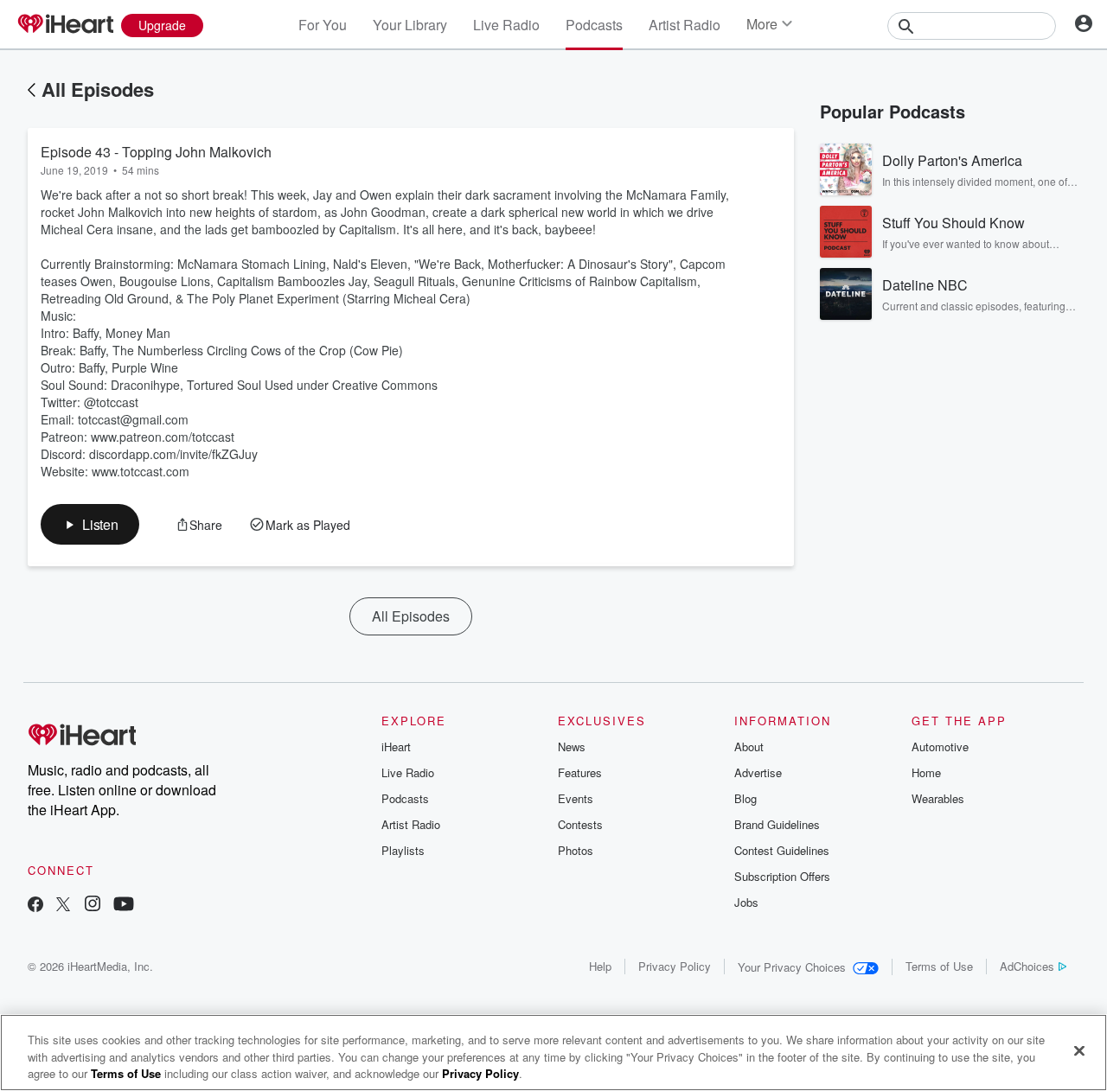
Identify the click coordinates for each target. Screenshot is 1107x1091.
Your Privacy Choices (792, 967)
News (571, 746)
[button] (90, 524)
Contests (580, 824)
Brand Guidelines (777, 824)
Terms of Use (939, 966)
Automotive (940, 746)
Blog (745, 798)
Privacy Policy (674, 966)
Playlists (403, 850)
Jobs (746, 902)
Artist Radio (684, 25)
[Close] (1079, 1050)
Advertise (758, 772)
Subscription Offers (782, 876)
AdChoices (1027, 966)
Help (600, 966)
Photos (575, 850)
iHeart (396, 746)
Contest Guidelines (781, 850)
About (749, 746)
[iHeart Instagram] (92, 906)
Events (575, 798)
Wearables (938, 798)
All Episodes (98, 89)
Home (926, 772)
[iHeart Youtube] (123, 906)
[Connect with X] (63, 906)
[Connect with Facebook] (35, 906)
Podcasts (594, 25)
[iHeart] (65, 25)
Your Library (410, 25)
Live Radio (506, 25)
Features (580, 772)
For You (322, 25)
